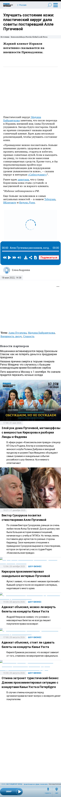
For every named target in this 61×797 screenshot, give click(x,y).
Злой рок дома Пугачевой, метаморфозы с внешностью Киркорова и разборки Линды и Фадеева (31, 432)
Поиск (50, 5)
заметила (23, 179)
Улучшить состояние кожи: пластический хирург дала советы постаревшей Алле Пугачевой (28, 22)
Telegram (49, 199)
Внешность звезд (11, 336)
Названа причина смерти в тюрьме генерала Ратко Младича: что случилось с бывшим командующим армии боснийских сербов (27, 364)
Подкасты (48, 793)
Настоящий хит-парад (14, 784)
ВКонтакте (9, 202)
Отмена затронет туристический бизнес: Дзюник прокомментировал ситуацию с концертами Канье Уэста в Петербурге (30, 682)
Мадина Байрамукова (41, 332)
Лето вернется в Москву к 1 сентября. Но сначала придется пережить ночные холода (30, 373)
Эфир (56, 793)
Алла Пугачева (17, 332)
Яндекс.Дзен (27, 202)
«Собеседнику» (37, 174)
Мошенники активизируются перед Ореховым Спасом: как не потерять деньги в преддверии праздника (28, 354)
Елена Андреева (21, 270)
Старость (28, 336)
